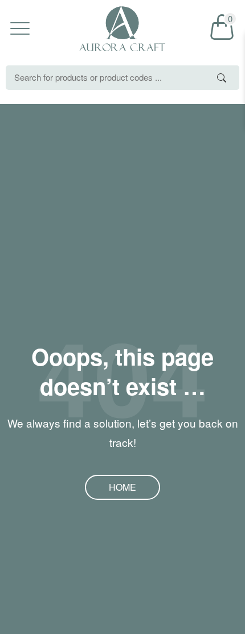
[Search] (221, 77)
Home (122, 487)
